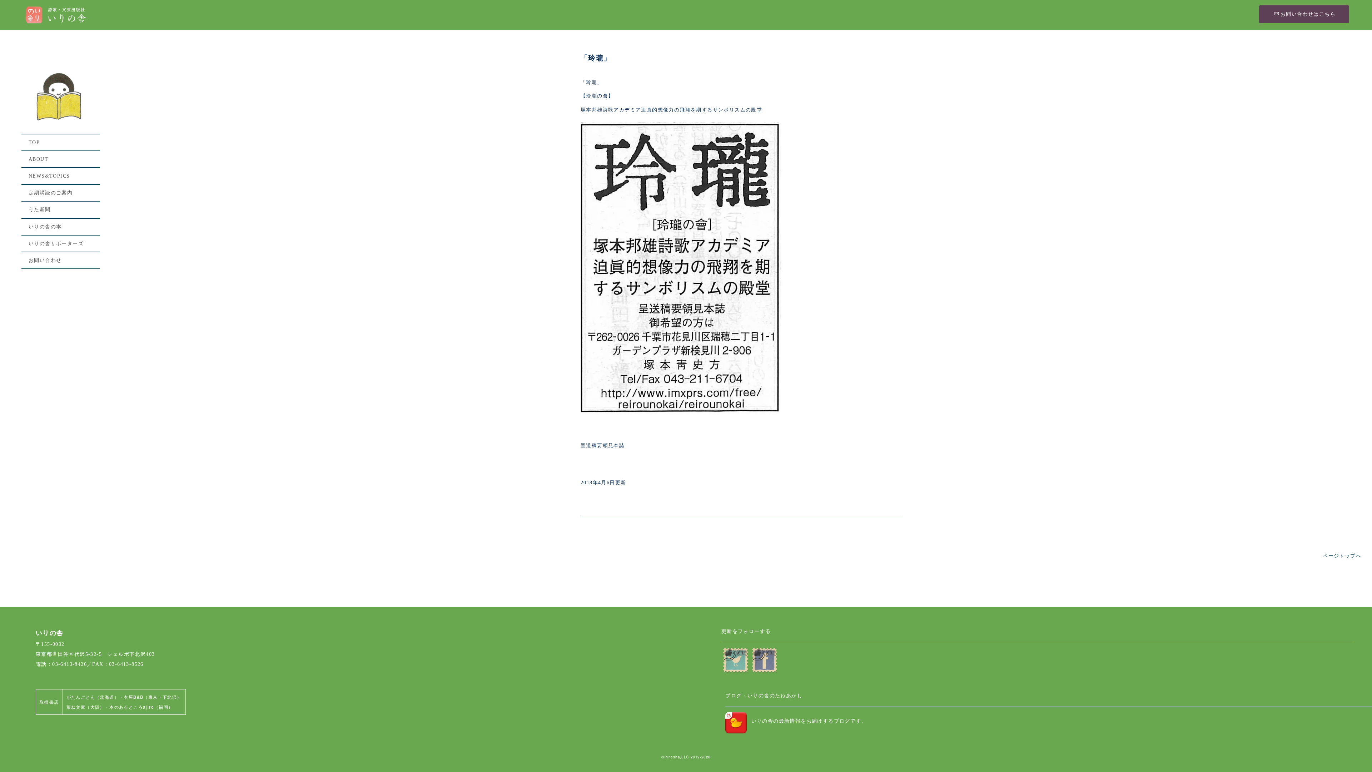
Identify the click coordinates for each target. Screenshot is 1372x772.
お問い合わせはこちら (1308, 14)
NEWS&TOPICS (49, 176)
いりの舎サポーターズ (56, 243)
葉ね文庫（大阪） (85, 707)
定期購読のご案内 (51, 193)
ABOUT (38, 159)
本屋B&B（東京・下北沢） (153, 697)
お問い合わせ (45, 260)
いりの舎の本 (45, 226)
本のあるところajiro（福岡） (141, 707)
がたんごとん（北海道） (92, 697)
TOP (34, 142)
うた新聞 (40, 209)
